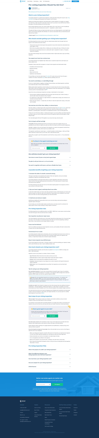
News (46, 417)
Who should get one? (33, 11)
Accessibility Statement (24, 417)
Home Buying (36, 1)
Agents (35, 412)
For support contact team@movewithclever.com (25, 420)
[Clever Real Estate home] (23, 1)
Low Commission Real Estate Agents (65, 408)
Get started (52, 148)
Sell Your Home (37, 407)
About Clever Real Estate (50, 407)
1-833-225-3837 (23, 407)
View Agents (52, 315)
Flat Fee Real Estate (63, 415)
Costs (45, 11)
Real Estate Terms (48, 414)
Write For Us (22, 414)
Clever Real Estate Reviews (38, 415)
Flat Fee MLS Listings (49, 426)
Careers (21, 412)
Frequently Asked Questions (50, 410)
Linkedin (75, 414)
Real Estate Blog (48, 412)
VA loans (63, 107)
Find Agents (75, 1)
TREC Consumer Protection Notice (49, 432)
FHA (59, 107)
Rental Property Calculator (50, 419)
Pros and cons (40, 11)
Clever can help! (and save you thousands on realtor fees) (47, 35)
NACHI (43, 293)
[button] (38, 148)
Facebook (75, 407)
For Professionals (46, 1)
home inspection (56, 249)
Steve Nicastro (35, 7)
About (41, 1)
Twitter (75, 410)
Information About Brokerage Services (59, 432)
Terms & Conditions (41, 432)
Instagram (75, 412)
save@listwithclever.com (25, 410)
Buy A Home (36, 410)
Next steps (49, 11)
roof (43, 77)
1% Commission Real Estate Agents (64, 412)
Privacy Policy (36, 432)
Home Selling (29, 1)
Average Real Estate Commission (49, 423)
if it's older (48, 76)
